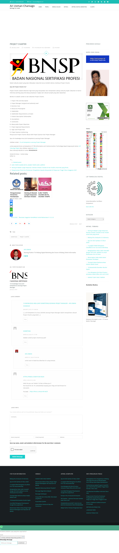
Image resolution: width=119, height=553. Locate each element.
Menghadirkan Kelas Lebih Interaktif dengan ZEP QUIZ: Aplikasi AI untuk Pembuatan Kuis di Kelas (97, 252)
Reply (25, 319)
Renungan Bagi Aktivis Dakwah (43, 491)
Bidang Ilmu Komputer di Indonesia (98, 237)
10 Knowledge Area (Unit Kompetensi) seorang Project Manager (18, 285)
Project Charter (24, 237)
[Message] (46, 212)
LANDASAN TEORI (91, 510)
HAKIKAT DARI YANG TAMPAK (96, 277)
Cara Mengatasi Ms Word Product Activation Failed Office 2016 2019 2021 (71, 487)
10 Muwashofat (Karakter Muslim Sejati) (20, 500)
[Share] (46, 215)
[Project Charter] (46, 66)
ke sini (35, 148)
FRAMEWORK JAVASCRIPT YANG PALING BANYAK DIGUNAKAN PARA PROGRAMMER (72, 504)
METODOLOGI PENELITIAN (93, 507)
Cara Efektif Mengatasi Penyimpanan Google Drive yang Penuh (19, 504)
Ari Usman (37, 47)
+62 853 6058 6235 (19, 1)
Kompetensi (14, 237)
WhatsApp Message (6, 539)
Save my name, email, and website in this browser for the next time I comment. (35, 443)
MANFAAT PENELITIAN (92, 513)
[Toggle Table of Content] (11, 160)
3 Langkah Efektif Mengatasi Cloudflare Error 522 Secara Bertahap (20, 485)
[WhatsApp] (46, 209)
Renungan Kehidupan (41, 494)
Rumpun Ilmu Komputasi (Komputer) (70, 495)
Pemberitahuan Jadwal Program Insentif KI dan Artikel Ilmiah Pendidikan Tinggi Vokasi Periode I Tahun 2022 (97, 486)
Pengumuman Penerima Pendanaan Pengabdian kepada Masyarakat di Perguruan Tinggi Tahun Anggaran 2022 (96, 497)
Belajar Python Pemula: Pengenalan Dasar (71, 508)
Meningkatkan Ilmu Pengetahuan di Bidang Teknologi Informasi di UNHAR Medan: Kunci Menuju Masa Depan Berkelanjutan (97, 480)
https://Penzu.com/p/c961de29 (39, 391)
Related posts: (17, 162)
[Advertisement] (59, 23)
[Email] (46, 206)
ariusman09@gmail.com (38, 1)
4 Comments (27, 47)
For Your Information (45, 47)
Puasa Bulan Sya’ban (40, 501)
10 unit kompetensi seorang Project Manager (33, 142)
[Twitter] (46, 203)
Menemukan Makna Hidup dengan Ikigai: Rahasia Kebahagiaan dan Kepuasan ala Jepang (20, 509)
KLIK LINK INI (90, 207)
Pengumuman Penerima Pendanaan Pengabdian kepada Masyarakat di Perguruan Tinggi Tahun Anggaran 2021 (44, 170)
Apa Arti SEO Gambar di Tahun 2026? (19, 482)
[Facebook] (46, 201)
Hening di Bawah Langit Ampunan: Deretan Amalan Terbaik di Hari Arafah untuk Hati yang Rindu (40, 167)
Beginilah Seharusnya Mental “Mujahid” (45, 488)
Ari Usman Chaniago (22, 6)
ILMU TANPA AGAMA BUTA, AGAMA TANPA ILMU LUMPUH (28, 165)
